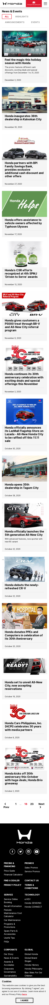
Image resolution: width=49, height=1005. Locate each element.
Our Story (8, 954)
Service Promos (32, 871)
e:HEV (28, 899)
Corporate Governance (10, 970)
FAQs (6, 941)
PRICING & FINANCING (9, 865)
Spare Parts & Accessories (11, 932)
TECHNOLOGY (32, 894)
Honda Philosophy (33, 968)
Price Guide (9, 870)
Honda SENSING (33, 903)
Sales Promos (31, 867)
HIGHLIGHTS (21, 16)
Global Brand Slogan (31, 959)
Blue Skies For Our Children (33, 974)
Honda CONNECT (33, 906)
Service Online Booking (11, 901)
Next (41, 804)
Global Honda (31, 954)
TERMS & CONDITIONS (31, 886)
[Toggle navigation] (45, 3)
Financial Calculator (13, 874)
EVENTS (35, 22)
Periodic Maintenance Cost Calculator (13, 913)
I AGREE (24, 1000)
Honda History (32, 965)
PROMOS (29, 863)
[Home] (12, 3)
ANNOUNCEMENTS (14, 22)
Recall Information (13, 906)
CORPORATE (10, 949)
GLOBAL (29, 949)
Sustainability (10, 975)
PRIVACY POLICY (12, 885)
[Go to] (24, 43)
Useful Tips (9, 938)
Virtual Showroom (34, 5)
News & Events (11, 958)
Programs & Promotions (9, 925)
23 (32, 804)
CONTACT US (32, 880)
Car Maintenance (12, 920)
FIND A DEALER (11, 880)
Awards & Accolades (9, 963)
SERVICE (8, 894)
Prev (6, 807)
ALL (7, 16)
